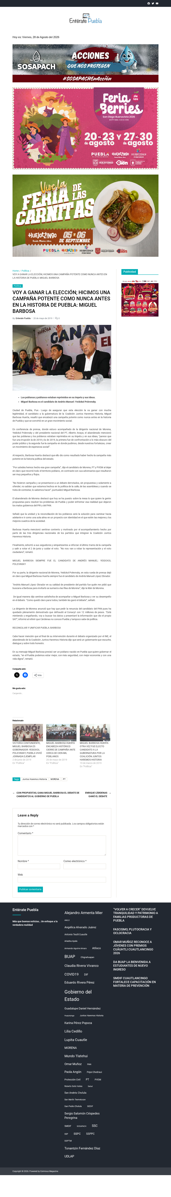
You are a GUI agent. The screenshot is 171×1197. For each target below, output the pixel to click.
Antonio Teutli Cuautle (75, 934)
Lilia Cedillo (73, 1031)
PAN (89, 1064)
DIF (86, 974)
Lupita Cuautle (75, 1040)
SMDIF (67, 1126)
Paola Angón (72, 1072)
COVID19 (71, 974)
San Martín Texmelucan (75, 1099)
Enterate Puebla (23, 318)
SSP (66, 1134)
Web (20, 874)
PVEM (98, 1079)
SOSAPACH (81, 1126)
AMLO (67, 920)
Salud (90, 1086)
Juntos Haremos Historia (34, 779)
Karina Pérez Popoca (78, 1023)
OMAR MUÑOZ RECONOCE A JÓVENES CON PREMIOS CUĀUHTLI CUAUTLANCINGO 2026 (133, 947)
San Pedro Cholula (73, 1106)
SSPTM (68, 1141)
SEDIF (90, 1106)
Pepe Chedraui (94, 1072)
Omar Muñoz (73, 1064)
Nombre (23, 861)
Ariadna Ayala (70, 941)
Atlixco (96, 948)
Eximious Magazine (49, 1171)
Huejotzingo (69, 1016)
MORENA (55, 779)
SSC (95, 1126)
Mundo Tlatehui (76, 1056)
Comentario (25, 833)
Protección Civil (72, 1079)
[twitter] (152, 3)
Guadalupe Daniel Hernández (82, 1008)
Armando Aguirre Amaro (75, 948)
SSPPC (90, 1133)
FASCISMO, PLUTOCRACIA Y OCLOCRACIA (132, 931)
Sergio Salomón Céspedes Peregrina (82, 1116)
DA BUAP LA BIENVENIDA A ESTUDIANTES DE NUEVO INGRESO (132, 965)
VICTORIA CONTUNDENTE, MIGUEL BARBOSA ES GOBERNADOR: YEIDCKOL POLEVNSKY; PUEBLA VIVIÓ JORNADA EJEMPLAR (27, 750)
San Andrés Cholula (75, 1092)
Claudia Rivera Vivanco (81, 966)
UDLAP (69, 1156)
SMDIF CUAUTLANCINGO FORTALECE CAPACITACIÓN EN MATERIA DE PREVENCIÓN (134, 981)
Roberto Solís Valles (73, 1086)
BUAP (69, 956)
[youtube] (157, 3)
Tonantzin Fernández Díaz (82, 1148)
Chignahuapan (87, 957)
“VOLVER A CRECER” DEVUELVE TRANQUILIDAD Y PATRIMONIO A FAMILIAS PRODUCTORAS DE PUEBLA (135, 915)
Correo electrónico (75, 861)
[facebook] (148, 3)
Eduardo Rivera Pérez (79, 982)
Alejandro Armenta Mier (83, 913)
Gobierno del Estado (78, 995)
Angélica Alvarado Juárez (80, 927)
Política (17, 286)
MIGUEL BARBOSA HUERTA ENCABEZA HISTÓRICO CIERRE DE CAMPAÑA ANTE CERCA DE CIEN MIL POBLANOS (60, 750)
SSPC (77, 1133)
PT (64, 779)
